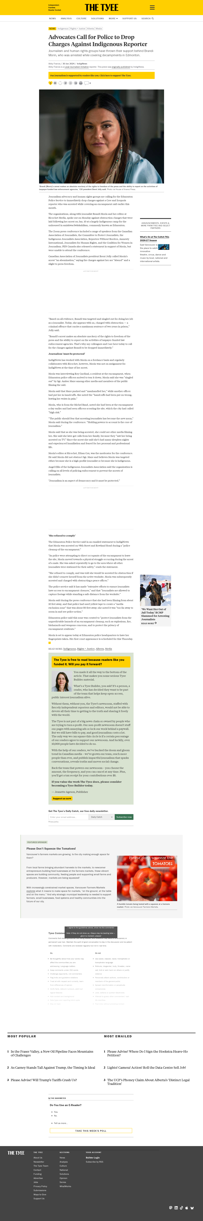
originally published (121, 66)
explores (31, 891)
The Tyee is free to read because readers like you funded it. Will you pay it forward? (89, 662)
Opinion (63, 1178)
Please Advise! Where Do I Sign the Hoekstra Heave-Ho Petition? (147, 1053)
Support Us (129, 18)
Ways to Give (40, 1194)
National (64, 1169)
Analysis (66, 18)
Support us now (62, 798)
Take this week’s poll (90, 1130)
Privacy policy (53, 822)
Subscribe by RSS (94, 1161)
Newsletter (39, 1161)
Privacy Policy (40, 1186)
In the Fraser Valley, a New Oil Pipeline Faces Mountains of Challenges (52, 1053)
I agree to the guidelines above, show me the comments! (91, 931)
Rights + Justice (77, 28)
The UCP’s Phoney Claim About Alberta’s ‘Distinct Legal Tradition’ (148, 1082)
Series (63, 1182)
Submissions (40, 1190)
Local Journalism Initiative (77, 66)
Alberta (90, 28)
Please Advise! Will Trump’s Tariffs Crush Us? (44, 1080)
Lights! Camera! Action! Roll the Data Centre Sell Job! (146, 1067)
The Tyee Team (41, 1165)
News (52, 18)
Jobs (36, 1182)
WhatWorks (65, 1186)
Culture (81, 18)
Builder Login (93, 1157)
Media (99, 28)
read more (147, 623)
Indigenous (63, 28)
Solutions (97, 18)
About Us (38, 1157)
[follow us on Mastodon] (65, 83)
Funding (37, 1173)
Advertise (38, 1178)
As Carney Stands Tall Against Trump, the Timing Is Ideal (53, 1067)
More (112, 18)
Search (146, 18)
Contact (37, 1169)
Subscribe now (124, 817)
